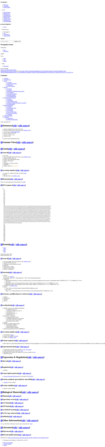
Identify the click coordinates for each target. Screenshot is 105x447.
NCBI (25, 173)
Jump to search (12, 69)
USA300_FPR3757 (24, 71)
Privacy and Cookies (8, 442)
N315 (9, 71)
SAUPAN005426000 (15, 132)
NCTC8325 (13, 71)
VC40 (71, 72)
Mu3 (41, 72)
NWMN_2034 (27, 130)
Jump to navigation (5, 69)
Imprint (5, 445)
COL (7, 71)
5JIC (4, 250)
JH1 (4, 72)
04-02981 (34, 71)
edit (15, 125)
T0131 (52, 72)
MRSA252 (24, 72)
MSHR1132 (30, 72)
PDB (4, 249)
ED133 (57, 71)
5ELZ (4, 247)
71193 (50, 71)
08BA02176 (39, 71)
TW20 (59, 72)
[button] (1, 9)
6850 (47, 71)
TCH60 (56, 72)
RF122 (46, 72)
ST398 (49, 72)
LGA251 (17, 72)
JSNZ (30, 71)
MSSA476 (35, 72)
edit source (23, 125)
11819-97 (44, 71)
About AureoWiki (7, 444)
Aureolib (5, 382)
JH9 (6, 72)
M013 (21, 72)
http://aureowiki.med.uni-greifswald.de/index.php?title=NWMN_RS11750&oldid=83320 (28, 437)
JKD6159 (13, 72)
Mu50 (43, 72)
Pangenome (3, 71)
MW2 (39, 72)
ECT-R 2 (53, 71)
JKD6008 (9, 72)
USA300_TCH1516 (65, 72)
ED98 (60, 71)
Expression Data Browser (11, 376)
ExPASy (12, 276)
